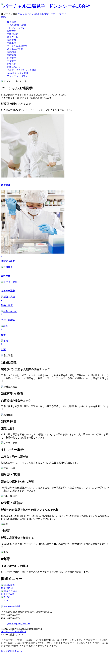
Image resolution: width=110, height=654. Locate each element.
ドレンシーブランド (17, 28)
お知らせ (11, 64)
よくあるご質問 (15, 49)
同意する (5, 651)
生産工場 (11, 43)
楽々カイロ (12, 37)
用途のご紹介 (14, 34)
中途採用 (11, 61)
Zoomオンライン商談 (17, 73)
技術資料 (11, 40)
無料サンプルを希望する (13, 631)
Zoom (35, 14)
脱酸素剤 (11, 31)
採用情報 (11, 55)
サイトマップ (59, 14)
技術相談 (11, 52)
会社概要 (11, 22)
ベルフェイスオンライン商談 (22, 70)
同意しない (16, 651)
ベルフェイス (25, 14)
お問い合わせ (45, 14)
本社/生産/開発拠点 (16, 25)
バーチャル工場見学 (17, 46)
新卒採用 (11, 58)
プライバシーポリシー (18, 76)
